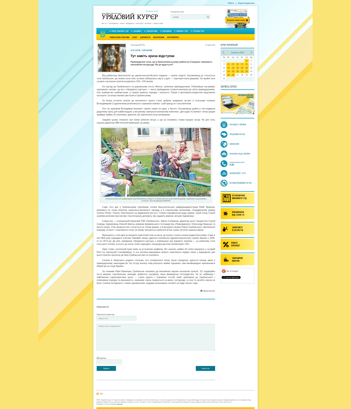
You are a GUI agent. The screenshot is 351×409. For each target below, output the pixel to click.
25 (229, 75)
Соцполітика (151, 31)
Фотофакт (148, 23)
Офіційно (137, 31)
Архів (122, 23)
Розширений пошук (177, 12)
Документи (145, 37)
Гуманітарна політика (119, 37)
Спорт (134, 37)
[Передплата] (237, 113)
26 (233, 75)
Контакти (139, 23)
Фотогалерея (173, 37)
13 (238, 68)
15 (247, 68)
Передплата (130, 23)
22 (247, 71)
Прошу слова (158, 23)
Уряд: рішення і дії (120, 31)
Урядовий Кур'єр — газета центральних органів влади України (130, 13)
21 (242, 71)
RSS (101, 393)
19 (233, 71)
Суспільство (198, 31)
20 (238, 71)
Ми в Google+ (232, 271)
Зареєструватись (246, 3)
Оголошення (113, 23)
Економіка (167, 31)
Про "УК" (104, 23)
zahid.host (120, 404)
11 (228, 68)
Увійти (231, 3)
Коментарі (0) (103, 307)
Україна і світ (182, 31)
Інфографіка (158, 37)
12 (233, 68)
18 (229, 71)
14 (242, 68)
